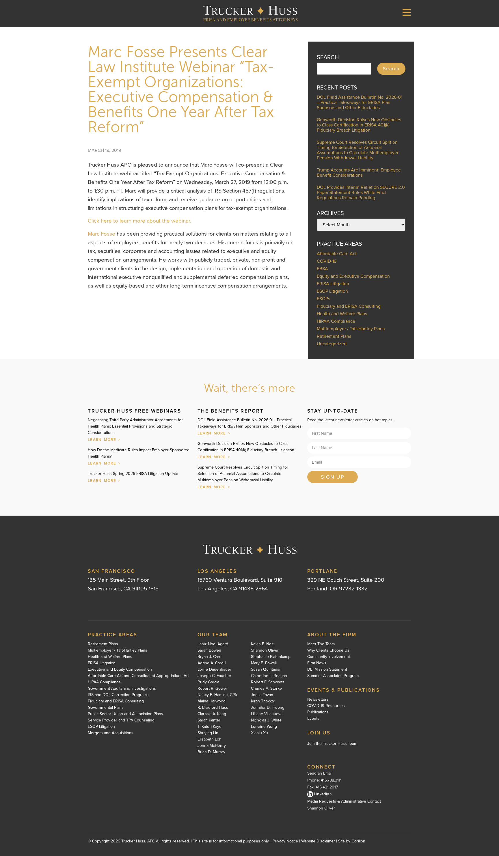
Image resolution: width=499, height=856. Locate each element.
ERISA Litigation (333, 283)
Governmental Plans (106, 707)
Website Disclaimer (318, 841)
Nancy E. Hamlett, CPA (217, 695)
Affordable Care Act (337, 253)
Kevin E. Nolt (262, 644)
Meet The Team (321, 644)
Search (391, 68)
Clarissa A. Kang (212, 714)
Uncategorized (332, 343)
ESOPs (323, 298)
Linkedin (321, 794)
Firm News (316, 663)
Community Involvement (328, 657)
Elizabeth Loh (209, 739)
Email (327, 773)
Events (313, 718)
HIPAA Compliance (336, 321)
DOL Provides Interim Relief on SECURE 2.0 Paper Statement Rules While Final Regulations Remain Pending (361, 192)
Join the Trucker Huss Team (332, 744)
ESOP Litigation (332, 291)
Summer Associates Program (333, 676)
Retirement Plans (334, 336)
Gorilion (358, 841)
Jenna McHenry (212, 746)
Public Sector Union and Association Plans (125, 714)
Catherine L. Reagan (269, 676)
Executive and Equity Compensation (120, 669)
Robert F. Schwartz (267, 682)
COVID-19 (326, 261)
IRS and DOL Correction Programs (118, 695)
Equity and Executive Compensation (353, 276)
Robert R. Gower (212, 688)
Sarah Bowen (209, 650)
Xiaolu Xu (259, 733)
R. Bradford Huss (213, 707)
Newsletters (318, 699)
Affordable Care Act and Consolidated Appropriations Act (138, 676)
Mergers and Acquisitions (110, 733)
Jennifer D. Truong (267, 707)
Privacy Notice (285, 841)
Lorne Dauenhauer (214, 669)
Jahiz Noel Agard (213, 644)
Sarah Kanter (209, 720)
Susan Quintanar (266, 669)
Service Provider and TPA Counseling (121, 720)
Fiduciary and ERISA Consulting (349, 306)
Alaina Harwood (212, 701)
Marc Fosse (101, 234)
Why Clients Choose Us (328, 650)
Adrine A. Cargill (212, 663)
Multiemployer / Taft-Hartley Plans (351, 328)
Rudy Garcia (208, 682)
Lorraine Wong (264, 727)
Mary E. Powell (264, 663)
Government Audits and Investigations (122, 688)
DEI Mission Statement (327, 669)
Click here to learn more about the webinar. (139, 221)
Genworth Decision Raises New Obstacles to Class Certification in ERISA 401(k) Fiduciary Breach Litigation (359, 124)
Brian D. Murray (211, 752)
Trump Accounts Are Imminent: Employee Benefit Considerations (359, 172)
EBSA (322, 268)
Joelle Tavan (262, 695)
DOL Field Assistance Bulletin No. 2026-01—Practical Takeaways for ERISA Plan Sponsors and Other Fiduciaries (359, 102)
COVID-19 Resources (326, 706)
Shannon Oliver (265, 650)
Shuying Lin (208, 733)
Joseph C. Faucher (214, 676)
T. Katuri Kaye (209, 727)
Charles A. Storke (266, 688)
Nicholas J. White (266, 720)
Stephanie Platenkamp (271, 657)
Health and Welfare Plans (342, 313)
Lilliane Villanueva (266, 714)
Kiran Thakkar (263, 701)
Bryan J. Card (209, 657)
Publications (318, 712)
